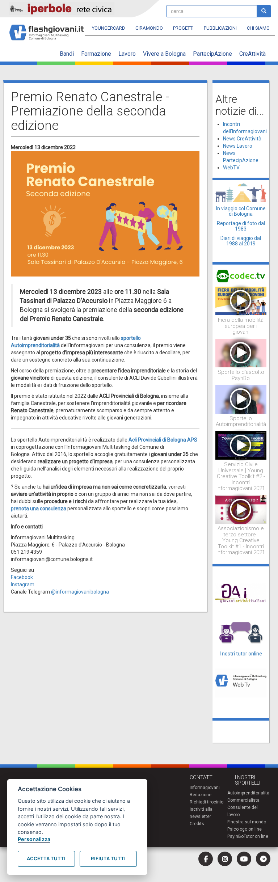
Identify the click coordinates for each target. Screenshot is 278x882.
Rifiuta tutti (108, 858)
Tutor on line (256, 836)
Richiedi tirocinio (206, 802)
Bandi (67, 53)
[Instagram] (225, 859)
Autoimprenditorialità (248, 793)
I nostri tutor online (241, 654)
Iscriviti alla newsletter (201, 813)
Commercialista (243, 800)
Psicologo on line (244, 829)
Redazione (200, 794)
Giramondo (149, 28)
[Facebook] (205, 859)
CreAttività (252, 53)
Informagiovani (205, 787)
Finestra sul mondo (246, 821)
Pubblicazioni (220, 28)
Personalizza (34, 839)
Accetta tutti (46, 858)
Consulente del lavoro (242, 811)
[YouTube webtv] (244, 859)
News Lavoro (237, 146)
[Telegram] (263, 859)
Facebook (22, 577)
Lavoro (127, 53)
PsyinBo (235, 836)
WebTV (231, 167)
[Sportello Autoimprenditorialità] (241, 399)
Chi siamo (258, 28)
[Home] (49, 29)
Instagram (22, 584)
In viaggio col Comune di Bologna (241, 211)
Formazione (96, 53)
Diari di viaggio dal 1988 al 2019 (240, 240)
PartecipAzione (212, 53)
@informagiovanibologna (80, 592)
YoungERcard (108, 28)
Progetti (183, 28)
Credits (197, 823)
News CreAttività (242, 139)
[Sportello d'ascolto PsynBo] (241, 352)
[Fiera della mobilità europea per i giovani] (241, 300)
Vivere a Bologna (164, 53)
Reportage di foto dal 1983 (241, 226)
